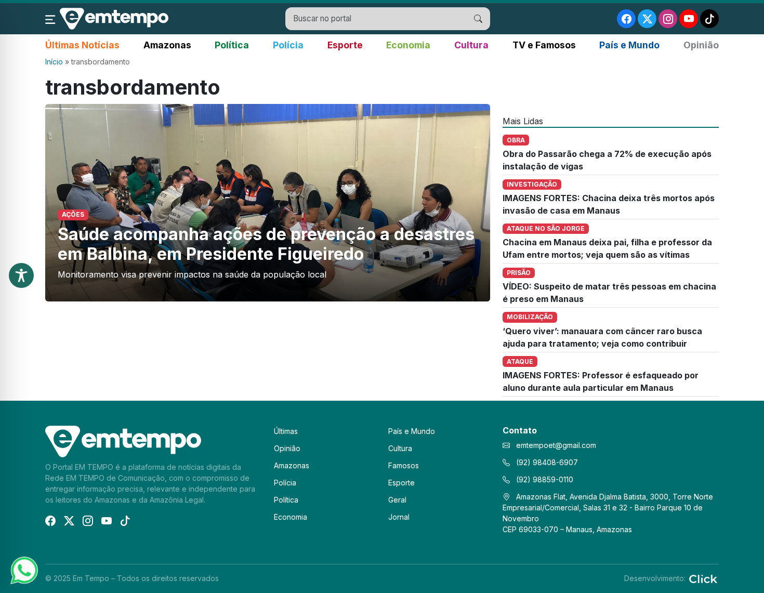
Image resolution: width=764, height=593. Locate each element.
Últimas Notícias (82, 44)
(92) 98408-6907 (546, 462)
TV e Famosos (544, 44)
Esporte (345, 44)
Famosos (403, 465)
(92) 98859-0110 (543, 479)
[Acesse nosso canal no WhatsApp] (23, 570)
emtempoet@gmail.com (556, 445)
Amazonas (167, 44)
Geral (397, 499)
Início (54, 61)
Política (232, 44)
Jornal (399, 516)
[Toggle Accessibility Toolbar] (21, 275)
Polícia (288, 44)
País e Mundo (629, 44)
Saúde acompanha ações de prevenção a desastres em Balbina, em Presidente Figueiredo (266, 244)
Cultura (471, 44)
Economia (408, 44)
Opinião (701, 44)
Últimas (286, 431)
